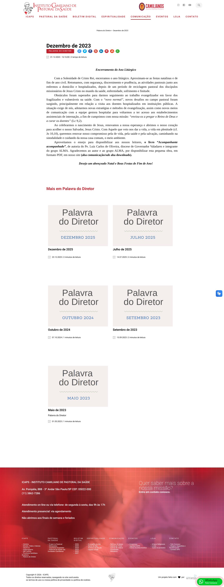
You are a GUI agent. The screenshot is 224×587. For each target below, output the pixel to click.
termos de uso (35, 580)
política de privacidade (60, 580)
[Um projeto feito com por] (171, 574)
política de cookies (82, 580)
